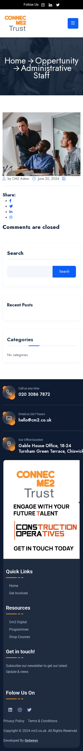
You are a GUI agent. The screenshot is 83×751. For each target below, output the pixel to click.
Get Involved (18, 593)
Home (15, 60)
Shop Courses (19, 637)
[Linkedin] (10, 710)
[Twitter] (29, 710)
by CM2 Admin (18, 178)
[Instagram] (20, 710)
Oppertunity (57, 60)
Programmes (19, 629)
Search (15, 254)
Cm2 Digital (18, 622)
